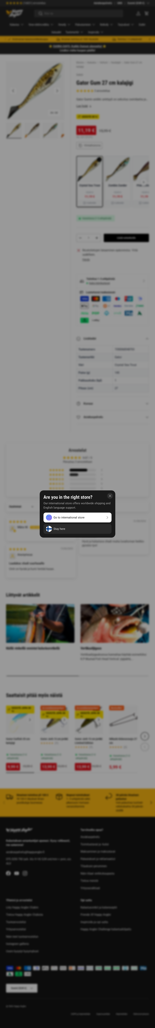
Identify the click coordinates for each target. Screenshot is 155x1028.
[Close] (110, 496)
